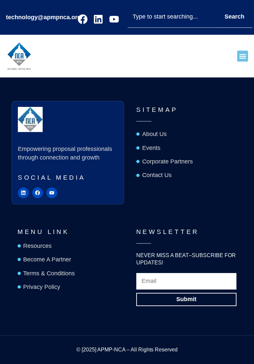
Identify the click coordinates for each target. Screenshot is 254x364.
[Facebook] (83, 19)
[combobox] (172, 17)
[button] (242, 56)
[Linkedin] (98, 19)
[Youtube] (114, 19)
